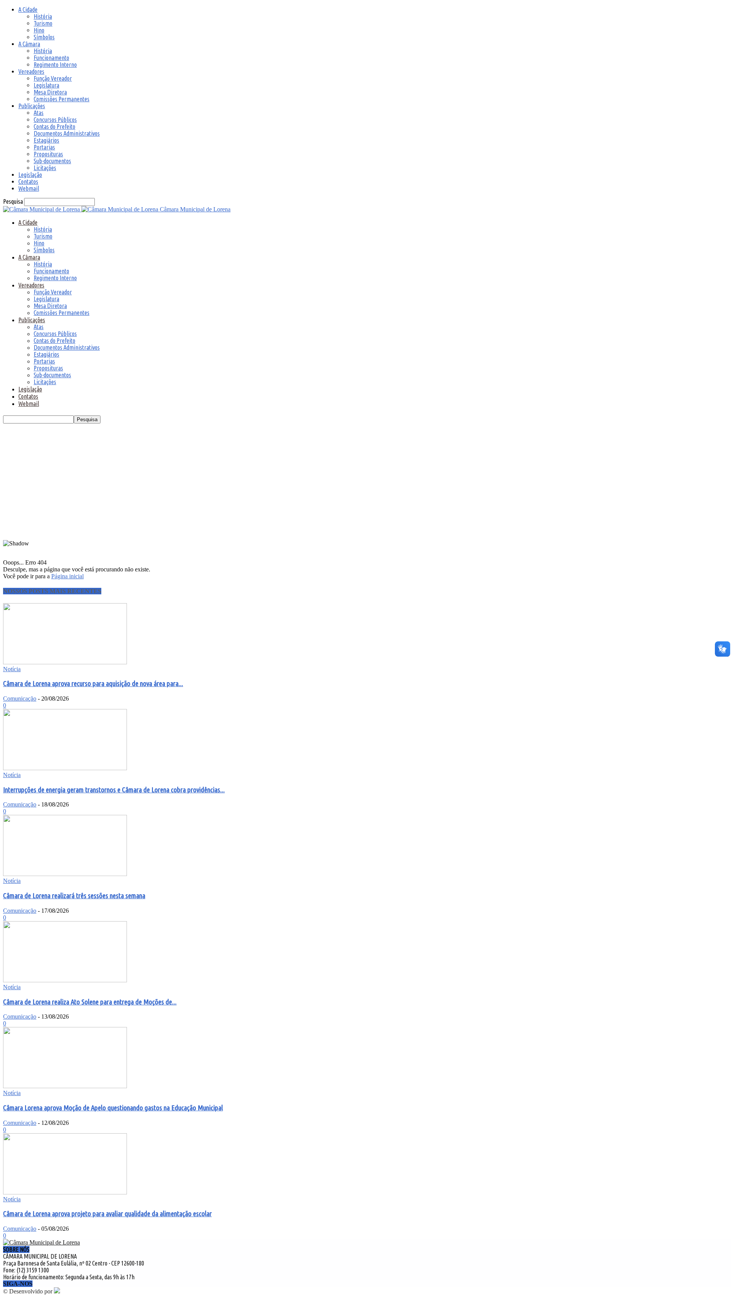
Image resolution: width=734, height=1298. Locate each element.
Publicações (31, 105)
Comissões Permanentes (61, 99)
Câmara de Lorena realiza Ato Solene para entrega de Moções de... (90, 1002)
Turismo (43, 23)
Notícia (12, 669)
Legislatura (46, 85)
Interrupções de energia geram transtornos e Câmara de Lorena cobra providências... (114, 790)
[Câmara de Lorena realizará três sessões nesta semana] (65, 874)
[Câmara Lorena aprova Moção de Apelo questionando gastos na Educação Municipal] (65, 1086)
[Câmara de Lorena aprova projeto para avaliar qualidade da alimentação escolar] (65, 1192)
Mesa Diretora (50, 92)
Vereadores (31, 71)
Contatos (28, 181)
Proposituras (48, 154)
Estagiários (46, 140)
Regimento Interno (55, 64)
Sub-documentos (52, 160)
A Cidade (27, 9)
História (43, 16)
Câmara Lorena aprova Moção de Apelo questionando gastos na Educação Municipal (113, 1108)
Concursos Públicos (55, 119)
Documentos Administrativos (67, 133)
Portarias (44, 147)
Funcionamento (51, 57)
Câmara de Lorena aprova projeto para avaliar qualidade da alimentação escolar (107, 1214)
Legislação (30, 174)
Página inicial (67, 576)
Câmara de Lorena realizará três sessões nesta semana (74, 896)
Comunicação (19, 698)
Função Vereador (53, 78)
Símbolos (44, 37)
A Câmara (29, 44)
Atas (39, 112)
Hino (39, 30)
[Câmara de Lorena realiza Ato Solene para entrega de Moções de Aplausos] (65, 980)
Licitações (45, 167)
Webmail (28, 188)
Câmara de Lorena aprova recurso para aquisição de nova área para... (93, 684)
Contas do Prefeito (54, 126)
